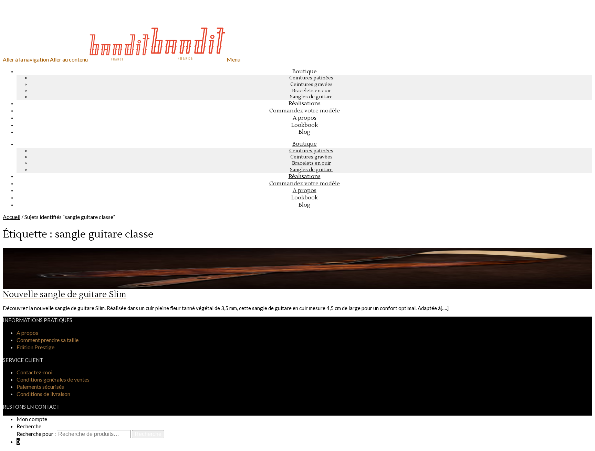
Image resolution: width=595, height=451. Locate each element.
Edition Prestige (35, 347)
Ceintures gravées (311, 84)
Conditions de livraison (43, 393)
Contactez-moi (34, 372)
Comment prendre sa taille (48, 340)
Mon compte (32, 419)
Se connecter (29, 20)
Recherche (29, 426)
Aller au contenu (69, 59)
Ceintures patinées (311, 78)
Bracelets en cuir (311, 91)
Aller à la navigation (26, 59)
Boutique (304, 71)
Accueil (11, 216)
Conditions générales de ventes (53, 379)
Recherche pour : (36, 433)
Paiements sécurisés (40, 386)
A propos (27, 332)
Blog (304, 204)
